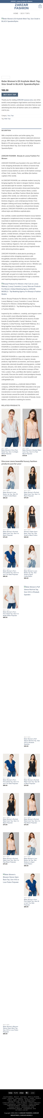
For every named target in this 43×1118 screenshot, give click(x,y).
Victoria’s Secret (21, 1110)
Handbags (19, 1098)
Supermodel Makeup (14, 1108)
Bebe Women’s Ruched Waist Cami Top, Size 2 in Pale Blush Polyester (32, 820)
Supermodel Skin (29, 1108)
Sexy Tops (25, 13)
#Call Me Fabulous (27, 1101)
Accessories (8, 1097)
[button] (3, 6)
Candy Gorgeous (10, 1104)
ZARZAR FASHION (21, 6)
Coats (4, 1098)
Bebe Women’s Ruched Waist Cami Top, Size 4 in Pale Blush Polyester (11, 860)
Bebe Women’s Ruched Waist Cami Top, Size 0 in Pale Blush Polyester (31, 451)
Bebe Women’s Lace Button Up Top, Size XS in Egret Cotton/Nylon (10, 494)
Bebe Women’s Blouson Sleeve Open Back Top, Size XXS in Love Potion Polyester (10, 1029)
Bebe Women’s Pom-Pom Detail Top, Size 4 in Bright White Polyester (11, 613)
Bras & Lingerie (33, 1097)
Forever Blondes (13, 1105)
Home (15, 13)
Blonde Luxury (30, 1100)
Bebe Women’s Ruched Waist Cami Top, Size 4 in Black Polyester (11, 820)
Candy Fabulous (34, 1103)
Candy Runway (34, 1104)
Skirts (9, 1100)
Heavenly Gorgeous (28, 1105)
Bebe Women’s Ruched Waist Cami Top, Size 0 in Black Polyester (11, 533)
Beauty (16, 1097)
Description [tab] (6, 130)
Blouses (23, 1097)
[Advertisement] (21, 1065)
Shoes (32, 1098)
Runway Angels (14, 1107)
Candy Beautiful (9, 1103)
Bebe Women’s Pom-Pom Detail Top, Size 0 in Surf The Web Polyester (11, 572)
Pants (26, 1098)
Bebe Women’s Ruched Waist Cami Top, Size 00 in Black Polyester (31, 781)
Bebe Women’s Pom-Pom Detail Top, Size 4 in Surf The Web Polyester (11, 781)
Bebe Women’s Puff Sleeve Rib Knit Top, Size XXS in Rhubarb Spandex (32, 741)
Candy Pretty (22, 1104)
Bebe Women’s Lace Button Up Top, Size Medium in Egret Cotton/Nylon (30, 861)
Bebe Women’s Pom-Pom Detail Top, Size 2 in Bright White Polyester (10, 451)
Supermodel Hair (28, 1107)
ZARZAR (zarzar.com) (25, 100)
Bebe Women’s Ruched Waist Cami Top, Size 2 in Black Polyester (32, 494)
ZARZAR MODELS (26, 1115)
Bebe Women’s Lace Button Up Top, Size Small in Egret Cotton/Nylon (30, 573)
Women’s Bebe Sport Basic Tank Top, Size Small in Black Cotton (30, 533)
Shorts (38, 1098)
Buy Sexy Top (10, 94)
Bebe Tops (7, 118)
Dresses (11, 1098)
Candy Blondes (21, 1103)
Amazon (20, 1100)
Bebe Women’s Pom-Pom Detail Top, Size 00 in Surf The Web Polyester (31, 902)
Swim (15, 1100)
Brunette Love (14, 1101)
